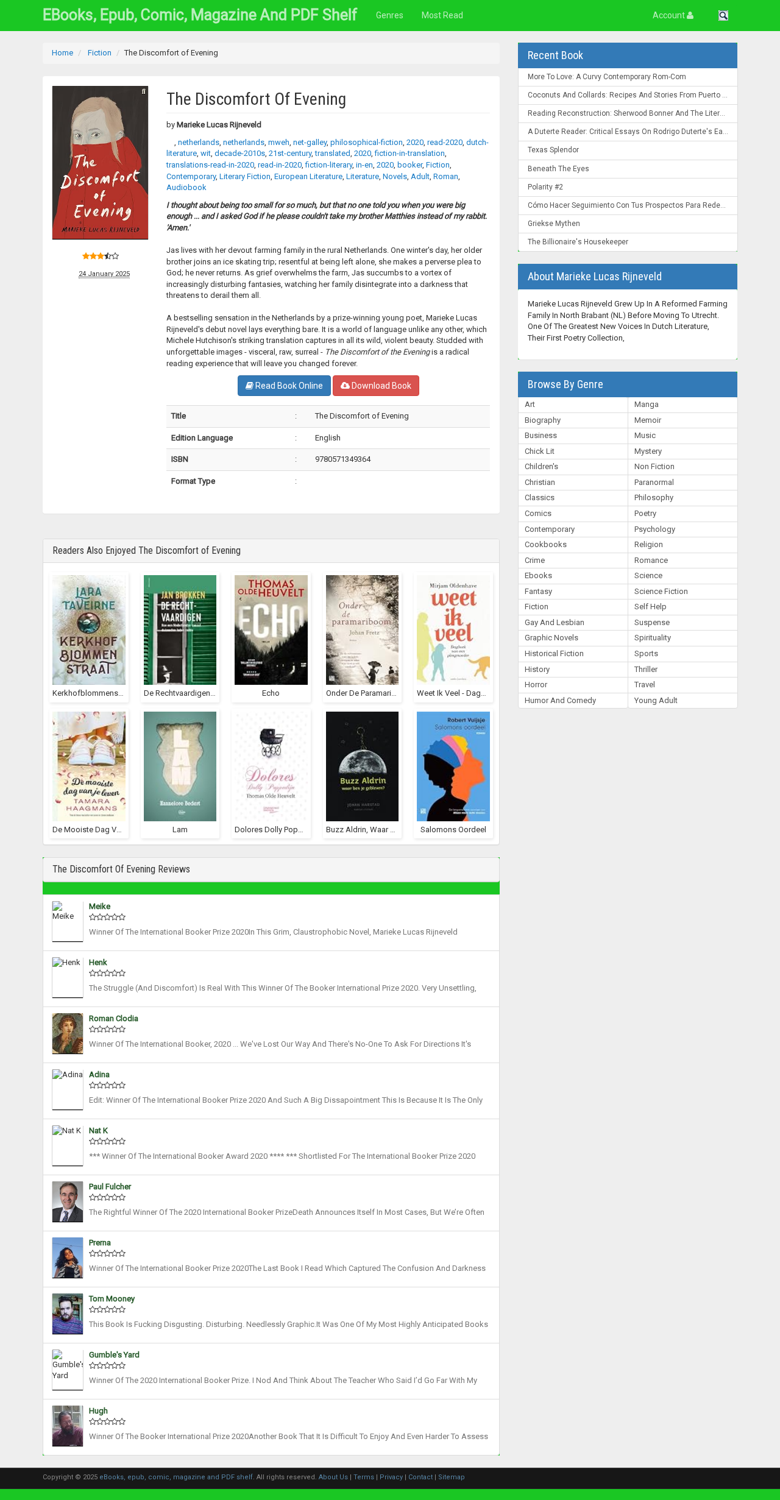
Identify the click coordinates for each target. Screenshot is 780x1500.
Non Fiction (654, 466)
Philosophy (653, 497)
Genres (389, 15)
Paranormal (654, 482)
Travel (644, 684)
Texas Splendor (553, 150)
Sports (646, 653)
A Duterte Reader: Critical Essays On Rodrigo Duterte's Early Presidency (633, 131)
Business (541, 435)
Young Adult (656, 700)
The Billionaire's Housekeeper (578, 242)
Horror (536, 684)
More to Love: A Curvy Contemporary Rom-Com (607, 77)
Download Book (380, 386)
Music (645, 435)
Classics (540, 497)
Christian (540, 482)
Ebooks (538, 575)
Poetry (645, 513)
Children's (541, 466)
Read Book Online (288, 386)
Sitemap (451, 1477)
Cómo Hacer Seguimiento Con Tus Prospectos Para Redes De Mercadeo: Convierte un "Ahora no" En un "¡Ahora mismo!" (633, 205)
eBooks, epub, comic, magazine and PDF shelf (200, 15)
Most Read (442, 15)
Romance (651, 560)
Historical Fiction (554, 653)
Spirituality (652, 637)
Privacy (391, 1477)
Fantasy (538, 591)
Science (648, 575)
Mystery (648, 451)
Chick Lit (540, 451)
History (537, 669)
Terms (363, 1477)
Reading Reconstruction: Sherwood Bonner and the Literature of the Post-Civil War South (633, 113)
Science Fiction (661, 591)
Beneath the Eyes (558, 169)
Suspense (652, 622)
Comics (538, 513)
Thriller (646, 669)
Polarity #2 (545, 187)
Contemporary (550, 529)
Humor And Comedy (560, 700)
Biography (543, 420)
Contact (420, 1477)
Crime (535, 560)
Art (530, 404)
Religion (648, 544)
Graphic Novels (551, 637)
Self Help (650, 606)
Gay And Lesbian (554, 622)
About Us (333, 1477)
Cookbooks (546, 544)
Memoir (647, 420)
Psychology (654, 529)
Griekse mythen (554, 223)
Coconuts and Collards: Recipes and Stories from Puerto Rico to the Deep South (633, 95)
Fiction (536, 606)
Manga (646, 404)
